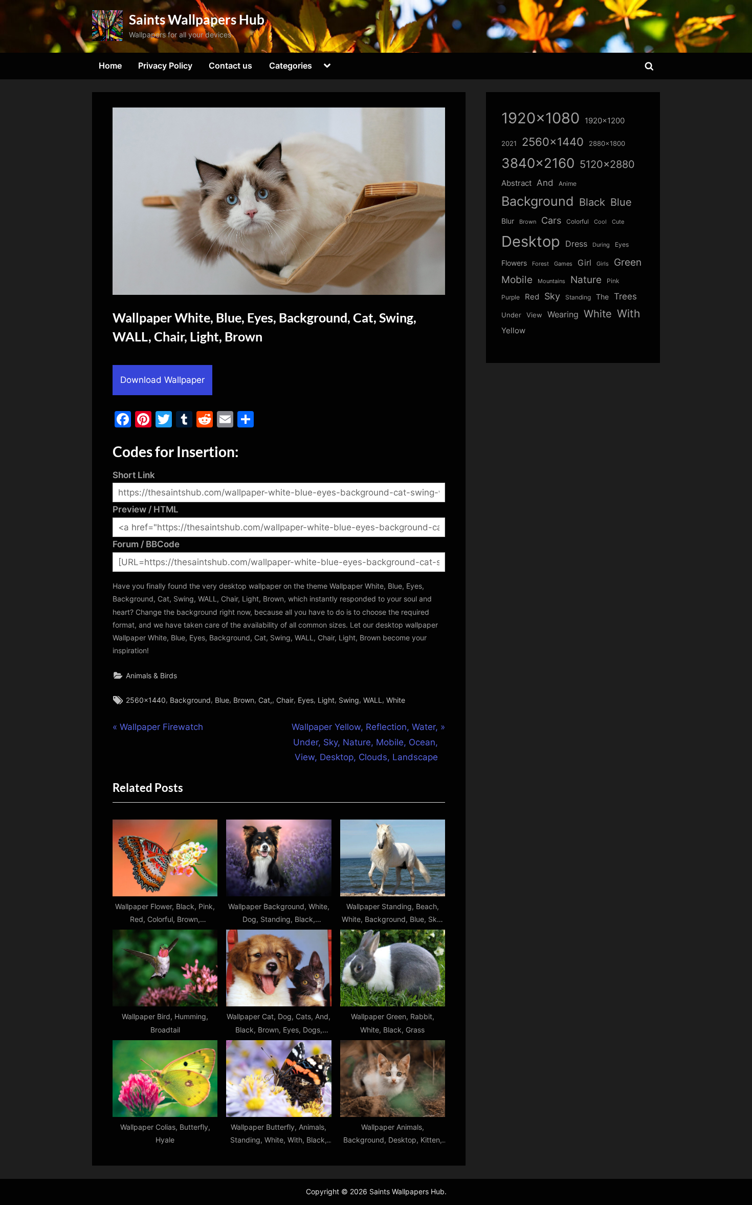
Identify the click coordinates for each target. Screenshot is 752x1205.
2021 (509, 143)
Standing (578, 297)
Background (190, 700)
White (395, 700)
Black (592, 202)
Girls (602, 263)
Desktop (530, 241)
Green (628, 262)
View (534, 315)
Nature (586, 280)
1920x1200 (605, 120)
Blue (222, 700)
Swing (349, 700)
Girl (584, 263)
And (545, 182)
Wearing (563, 314)
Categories (290, 65)
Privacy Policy (165, 65)
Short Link (134, 475)
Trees (625, 296)
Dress (576, 244)
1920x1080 (540, 118)
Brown (243, 700)
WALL (372, 700)
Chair (285, 700)
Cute (618, 222)
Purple (510, 297)
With (628, 313)
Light (326, 700)
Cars (551, 220)
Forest (540, 263)
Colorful (577, 221)
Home (110, 65)
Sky (552, 296)
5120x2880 (607, 164)
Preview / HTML (146, 509)
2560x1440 (146, 700)
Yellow (513, 330)
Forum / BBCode (146, 544)
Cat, (265, 700)
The (602, 296)
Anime (568, 183)
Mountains (551, 281)
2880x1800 (607, 143)
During (601, 244)
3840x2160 (537, 163)
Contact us (230, 65)
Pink (613, 281)
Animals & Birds (151, 675)
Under (511, 315)
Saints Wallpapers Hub (196, 19)
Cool (600, 222)
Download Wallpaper (162, 380)
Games (563, 264)
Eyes (306, 700)
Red (532, 297)
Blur (507, 221)
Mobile (517, 279)
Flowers (514, 263)
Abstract (516, 183)
